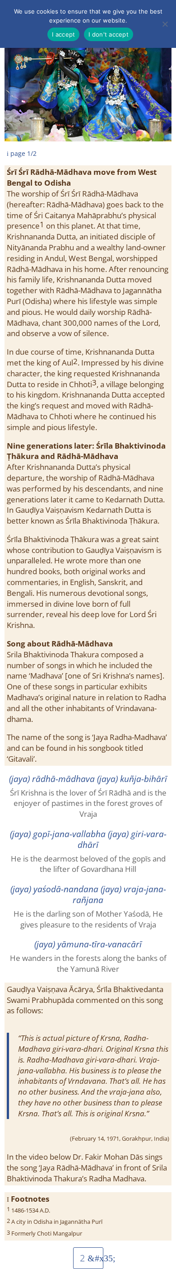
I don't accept (108, 34)
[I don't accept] (164, 23)
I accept (63, 34)
